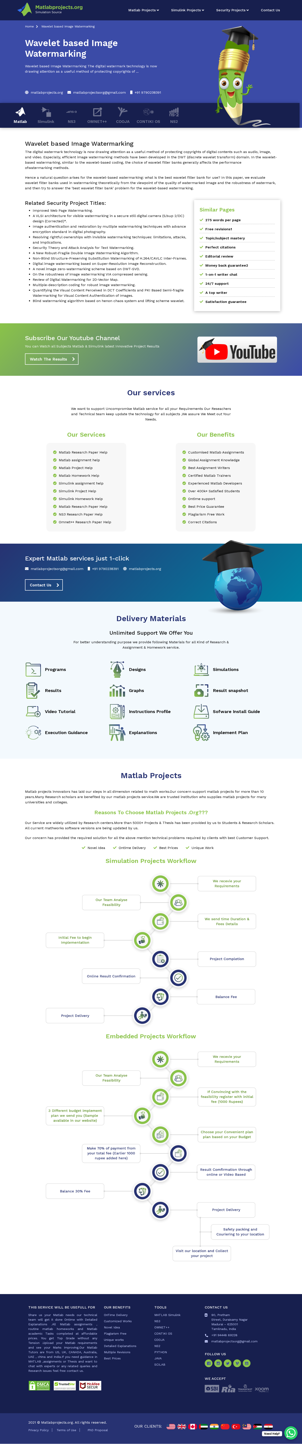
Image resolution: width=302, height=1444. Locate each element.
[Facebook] (209, 1363)
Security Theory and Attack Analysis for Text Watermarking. (83, 248)
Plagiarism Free (115, 1333)
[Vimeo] (238, 1363)
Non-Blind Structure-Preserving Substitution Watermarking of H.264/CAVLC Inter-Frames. (110, 258)
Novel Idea (112, 1327)
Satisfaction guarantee (226, 302)
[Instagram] (219, 1363)
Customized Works (118, 1321)
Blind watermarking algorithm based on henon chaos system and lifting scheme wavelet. (108, 301)
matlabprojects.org (47, 92)
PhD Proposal (98, 1430)
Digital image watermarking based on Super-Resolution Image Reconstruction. (99, 264)
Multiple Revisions (117, 1352)
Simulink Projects (186, 10)
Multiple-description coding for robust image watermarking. (84, 285)
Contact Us (270, 10)
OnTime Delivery (116, 1315)
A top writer (216, 293)
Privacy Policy (38, 1430)
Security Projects (230, 10)
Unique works (114, 1339)
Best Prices (112, 1358)
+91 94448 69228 (224, 1335)
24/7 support (217, 283)
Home (29, 26)
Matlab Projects (142, 10)
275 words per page (223, 220)
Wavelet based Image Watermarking (68, 26)
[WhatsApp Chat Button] (291, 1433)
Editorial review (219, 256)
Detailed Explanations (120, 1346)
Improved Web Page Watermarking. (63, 210)
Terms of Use (66, 1430)
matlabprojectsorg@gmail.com (99, 92)
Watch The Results (48, 359)
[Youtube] (247, 1363)
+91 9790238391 (148, 92)
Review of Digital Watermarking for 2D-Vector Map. (75, 279)
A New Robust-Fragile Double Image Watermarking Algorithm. (86, 253)
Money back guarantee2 (226, 265)
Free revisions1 (218, 229)
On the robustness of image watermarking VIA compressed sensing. (90, 274)
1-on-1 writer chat (221, 274)
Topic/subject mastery (225, 238)
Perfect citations (220, 247)
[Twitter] (228, 1363)
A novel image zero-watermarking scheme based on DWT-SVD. (86, 269)
